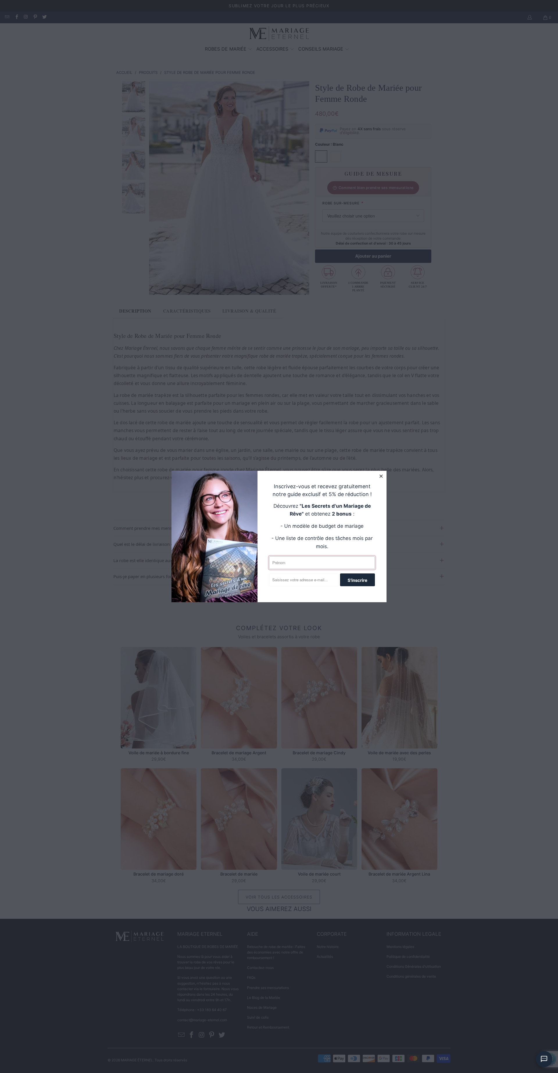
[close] (381, 476)
